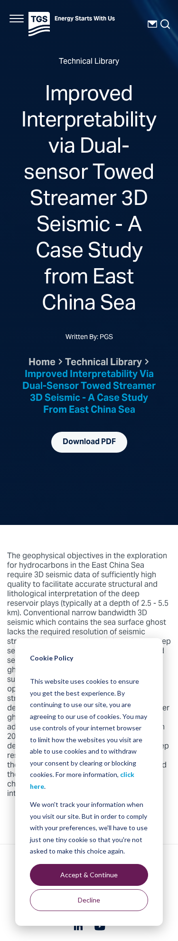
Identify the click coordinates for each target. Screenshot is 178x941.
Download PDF (89, 442)
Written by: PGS (89, 338)
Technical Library (103, 363)
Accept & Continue (89, 875)
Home (42, 363)
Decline (89, 900)
